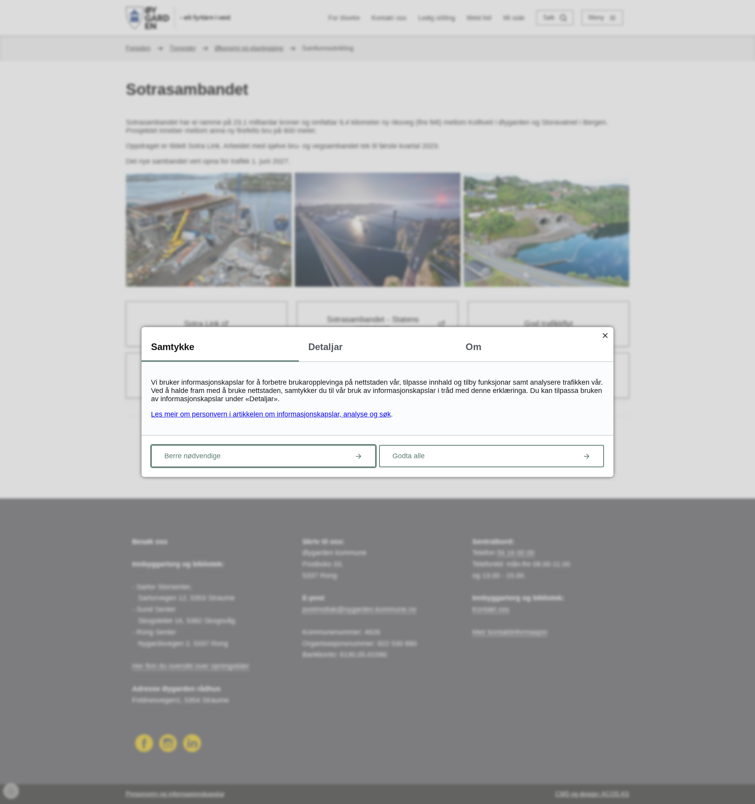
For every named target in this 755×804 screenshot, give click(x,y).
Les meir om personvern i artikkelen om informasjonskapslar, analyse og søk (271, 414)
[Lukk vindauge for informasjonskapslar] (605, 335)
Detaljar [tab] (325, 346)
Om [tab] (473, 346)
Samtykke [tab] (172, 346)
